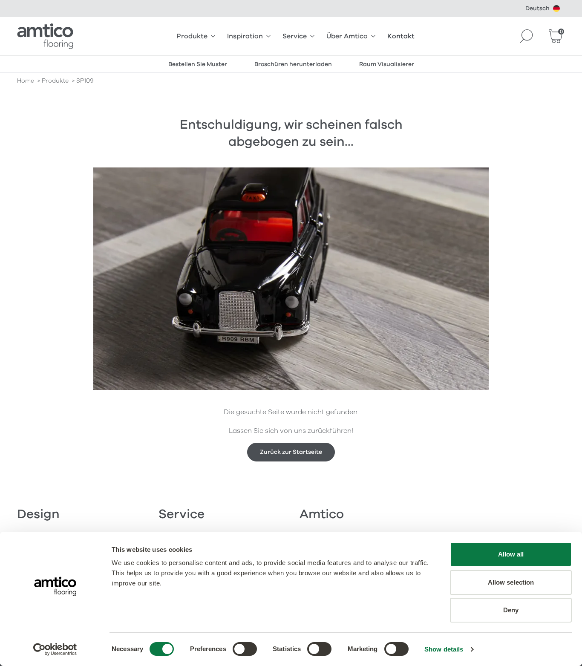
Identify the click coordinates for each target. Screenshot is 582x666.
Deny (511, 610)
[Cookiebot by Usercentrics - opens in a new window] (55, 649)
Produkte (191, 36)
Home (25, 81)
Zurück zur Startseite (291, 452)
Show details (443, 649)
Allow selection (511, 582)
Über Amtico (347, 36)
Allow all (511, 554)
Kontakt (401, 36)
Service (294, 36)
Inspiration (245, 36)
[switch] (245, 649)
